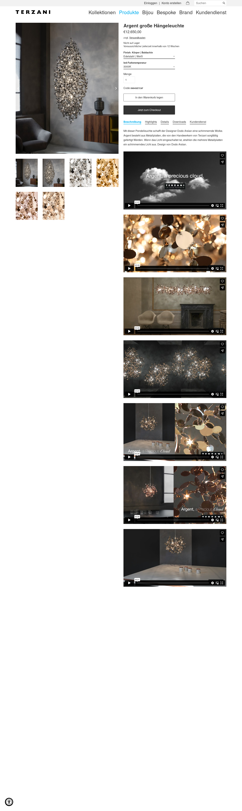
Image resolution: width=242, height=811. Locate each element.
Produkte (129, 12)
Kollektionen (102, 12)
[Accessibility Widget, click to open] (9, 802)
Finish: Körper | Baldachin (138, 52)
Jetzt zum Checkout (149, 110)
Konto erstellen (171, 3)
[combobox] (210, 3)
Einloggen (150, 3)
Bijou (147, 12)
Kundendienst (211, 12)
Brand (186, 12)
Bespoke (166, 12)
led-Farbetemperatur (134, 62)
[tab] (132, 121)
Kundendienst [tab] (198, 122)
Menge (127, 74)
